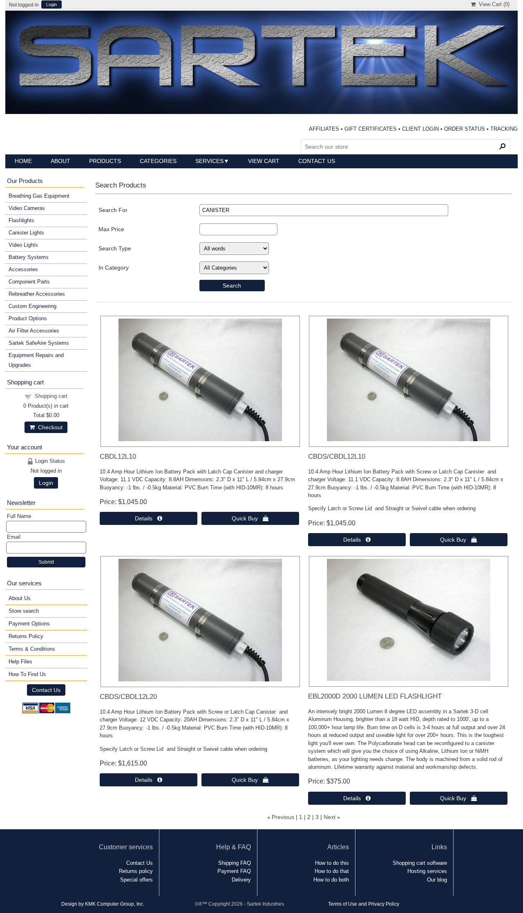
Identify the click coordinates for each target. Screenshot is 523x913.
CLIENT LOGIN (420, 129)
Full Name (19, 516)
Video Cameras (27, 208)
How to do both (331, 880)
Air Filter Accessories (34, 331)
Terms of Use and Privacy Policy (363, 903)
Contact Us (316, 161)
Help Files (20, 662)
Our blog (437, 880)
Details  (148, 518)
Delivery (241, 880)
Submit (46, 562)
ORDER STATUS (464, 129)
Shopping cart (51, 396)
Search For (112, 210)
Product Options (28, 318)
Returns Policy (26, 636)
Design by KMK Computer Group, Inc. (102, 903)
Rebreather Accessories (37, 294)
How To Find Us (27, 674)
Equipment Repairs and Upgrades (36, 360)
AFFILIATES (324, 129)
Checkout (49, 427)
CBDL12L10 (118, 456)
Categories (158, 161)
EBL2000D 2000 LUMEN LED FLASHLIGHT (375, 696)
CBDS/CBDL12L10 (336, 456)
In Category (113, 267)
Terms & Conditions (32, 649)
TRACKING (504, 129)
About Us (20, 598)
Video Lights (23, 245)
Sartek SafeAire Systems (39, 343)
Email (13, 537)
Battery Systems (29, 257)
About (60, 161)
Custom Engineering (32, 306)
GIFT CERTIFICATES (370, 129)
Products (105, 161)
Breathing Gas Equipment (39, 196)
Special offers (136, 880)
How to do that (332, 871)
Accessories (23, 269)
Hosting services (427, 871)
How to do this (332, 863)
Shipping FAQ (234, 863)
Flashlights (21, 220)
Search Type (114, 248)
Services (209, 161)
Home (23, 161)
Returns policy (136, 871)
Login (51, 4)
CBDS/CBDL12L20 (128, 696)
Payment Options (29, 624)
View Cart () (493, 4)
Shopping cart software (420, 863)
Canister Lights (26, 233)
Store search (24, 611)
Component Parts (29, 282)
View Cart (263, 161)
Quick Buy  (250, 518)
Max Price (111, 229)
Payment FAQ (234, 871)
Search (232, 285)
